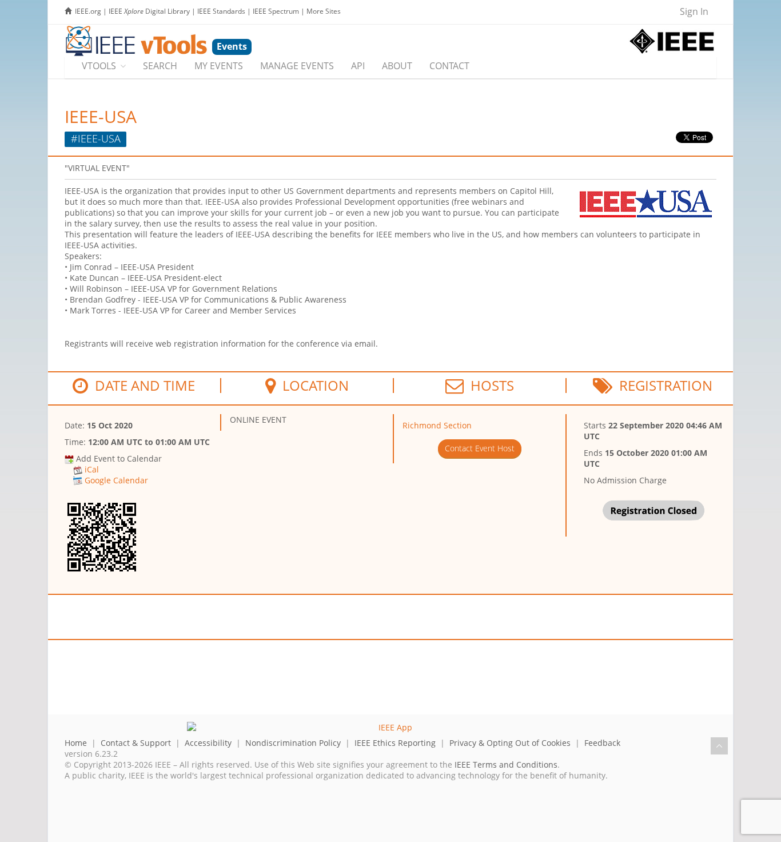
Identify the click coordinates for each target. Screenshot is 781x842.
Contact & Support (136, 742)
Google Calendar (116, 480)
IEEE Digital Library (149, 11)
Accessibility (208, 742)
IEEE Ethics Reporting (395, 742)
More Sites (323, 11)
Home (76, 742)
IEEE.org (88, 11)
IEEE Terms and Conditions (506, 764)
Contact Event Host (480, 448)
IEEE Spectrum (276, 11)
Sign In (694, 11)
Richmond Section (437, 425)
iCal (92, 469)
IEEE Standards (221, 11)
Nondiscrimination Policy (293, 742)
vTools (99, 65)
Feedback (602, 742)
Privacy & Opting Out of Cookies (510, 742)
